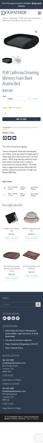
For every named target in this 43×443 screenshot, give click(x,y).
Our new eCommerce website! (18, 340)
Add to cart (21, 119)
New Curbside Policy (14, 348)
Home (5, 18)
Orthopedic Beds (24, 127)
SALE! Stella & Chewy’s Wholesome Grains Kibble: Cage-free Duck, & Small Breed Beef (21, 333)
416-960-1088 (8, 360)
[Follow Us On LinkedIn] (18, 318)
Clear (35, 98)
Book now (36, 3)
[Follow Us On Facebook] (4, 318)
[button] (36, 32)
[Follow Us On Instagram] (9, 318)
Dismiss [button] (21, 6)
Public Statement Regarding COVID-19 (21, 344)
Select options (11, 238)
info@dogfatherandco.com (14, 363)
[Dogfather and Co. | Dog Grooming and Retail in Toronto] (15, 13)
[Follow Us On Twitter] (13, 318)
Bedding (13, 18)
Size (4, 96)
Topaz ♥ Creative (32, 419)
